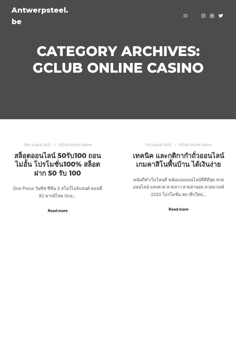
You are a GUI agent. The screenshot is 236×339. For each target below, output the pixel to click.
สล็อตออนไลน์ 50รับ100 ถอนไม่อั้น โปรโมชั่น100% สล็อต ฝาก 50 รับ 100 (57, 164)
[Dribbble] (212, 16)
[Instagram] (203, 16)
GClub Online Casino (75, 145)
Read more (58, 210)
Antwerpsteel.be (40, 16)
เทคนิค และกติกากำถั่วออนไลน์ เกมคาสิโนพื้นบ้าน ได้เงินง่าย (178, 160)
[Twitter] (220, 16)
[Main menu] (185, 16)
